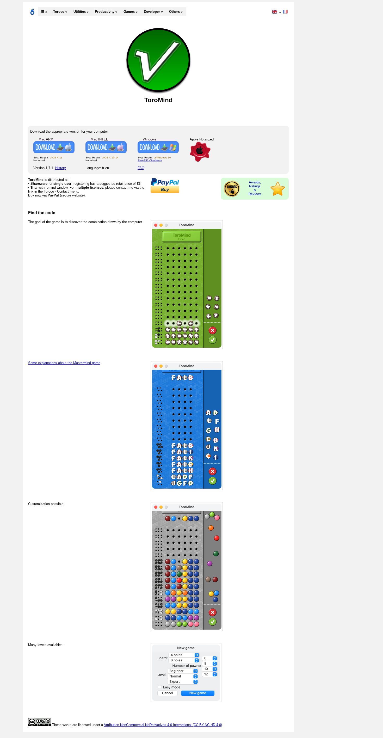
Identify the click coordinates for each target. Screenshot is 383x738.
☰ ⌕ (44, 12)
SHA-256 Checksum (150, 160)
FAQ (141, 168)
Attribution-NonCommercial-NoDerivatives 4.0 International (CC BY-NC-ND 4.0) (163, 725)
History (60, 168)
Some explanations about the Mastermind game (64, 363)
